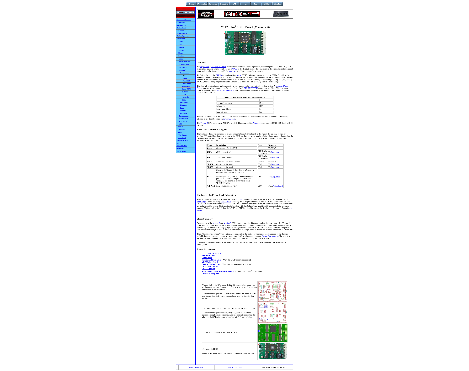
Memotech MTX (182, 39)
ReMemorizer (183, 121)
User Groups (182, 135)
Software (183, 110)
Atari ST (179, 143)
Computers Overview (183, 20)
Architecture (184, 73)
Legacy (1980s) (184, 64)
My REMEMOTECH (225, 90)
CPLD (185, 78)
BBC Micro (180, 30)
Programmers (183, 116)
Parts (182, 108)
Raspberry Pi (181, 151)
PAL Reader (183, 113)
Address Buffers (208, 255)
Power (184, 94)
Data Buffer (207, 258)
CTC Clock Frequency (211, 253)
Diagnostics (186, 86)
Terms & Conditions (234, 367)
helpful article (226, 202)
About (180, 41)
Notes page (201, 202)
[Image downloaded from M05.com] (281, 17)
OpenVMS (180, 148)
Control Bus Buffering (211, 264)
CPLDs (219, 75)
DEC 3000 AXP (181, 146)
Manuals (181, 47)
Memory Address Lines (211, 260)
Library (181, 44)
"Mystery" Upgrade (210, 273)
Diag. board (275, 176)
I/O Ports (185, 92)
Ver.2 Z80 (186, 81)
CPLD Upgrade (208, 269)
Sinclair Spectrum (182, 36)
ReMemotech (183, 118)
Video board (278, 186)
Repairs (180, 126)
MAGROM (183, 67)
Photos (180, 53)
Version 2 (204, 123)
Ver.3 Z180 (187, 84)
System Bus (185, 97)
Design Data (184, 102)
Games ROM (186, 89)
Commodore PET (182, 22)
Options (181, 50)
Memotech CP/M (182, 140)
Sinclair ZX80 (181, 25)
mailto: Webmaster (196, 367)
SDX (180, 124)
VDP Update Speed (210, 262)
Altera (238, 75)
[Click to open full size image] (245, 54)
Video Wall (182, 138)
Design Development (270, 236)
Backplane (275, 152)
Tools (180, 132)
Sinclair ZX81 (181, 28)
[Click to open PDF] (273, 301)
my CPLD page (229, 119)
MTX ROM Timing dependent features (218, 271)
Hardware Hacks (184, 61)
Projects (181, 56)
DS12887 (239, 199)
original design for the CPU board (213, 67)
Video (184, 100)
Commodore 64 (181, 33)
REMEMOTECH (251, 88)
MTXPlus (182, 70)
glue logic (232, 71)
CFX (181, 59)
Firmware (183, 105)
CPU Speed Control (210, 266)
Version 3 (257, 123)
